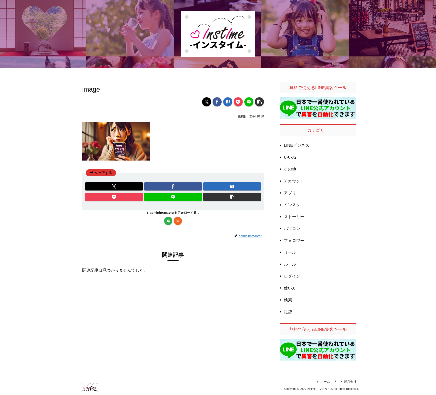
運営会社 (350, 381)
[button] (259, 101)
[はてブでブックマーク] (227, 101)
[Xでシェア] (206, 101)
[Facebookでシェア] (217, 101)
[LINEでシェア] (248, 101)
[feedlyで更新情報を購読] (168, 221)
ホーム (325, 381)
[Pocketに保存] (238, 101)
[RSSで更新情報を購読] (178, 221)
